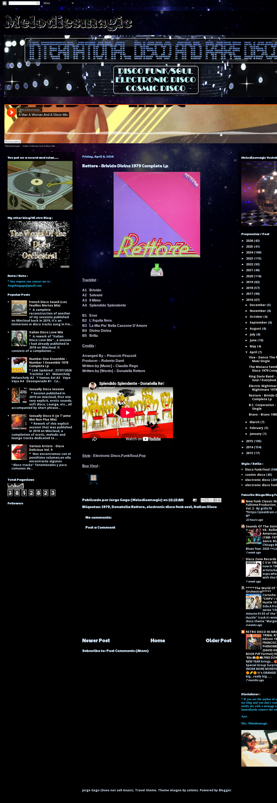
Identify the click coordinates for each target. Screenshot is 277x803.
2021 (250, 270)
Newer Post (96, 640)
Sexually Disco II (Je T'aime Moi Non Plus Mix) (50, 417)
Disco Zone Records (261, 559)
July (253, 334)
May (253, 346)
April (254, 352)
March (255, 422)
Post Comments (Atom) (127, 650)
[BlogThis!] (207, 500)
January (256, 434)
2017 (250, 294)
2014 (250, 447)
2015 (250, 441)
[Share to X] (211, 500)
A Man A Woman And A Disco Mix (39, 146)
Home (158, 640)
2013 (250, 453)
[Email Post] (194, 499)
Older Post (219, 640)
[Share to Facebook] (215, 500)
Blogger (225, 790)
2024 (250, 252)
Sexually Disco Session (46, 389)
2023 (250, 258)
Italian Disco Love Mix (46, 332)
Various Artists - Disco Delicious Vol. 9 (46, 448)
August (256, 328)
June (254, 340)
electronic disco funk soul (169, 506)
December (258, 305)
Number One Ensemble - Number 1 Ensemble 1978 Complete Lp (48, 362)
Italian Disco (205, 506)
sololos (192, 790)
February (257, 428)
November (258, 311)
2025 (250, 246)
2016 (250, 300)
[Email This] (203, 500)
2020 (250, 276)
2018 (250, 288)
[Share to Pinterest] (219, 500)
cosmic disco (255, 474)
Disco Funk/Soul (257, 469)
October (256, 316)
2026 (250, 241)
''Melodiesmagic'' (12, 146)
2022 (250, 264)
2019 (250, 282)
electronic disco (257, 480)
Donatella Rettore (128, 506)
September (259, 322)
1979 (105, 506)
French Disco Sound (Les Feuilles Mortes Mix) (48, 304)
